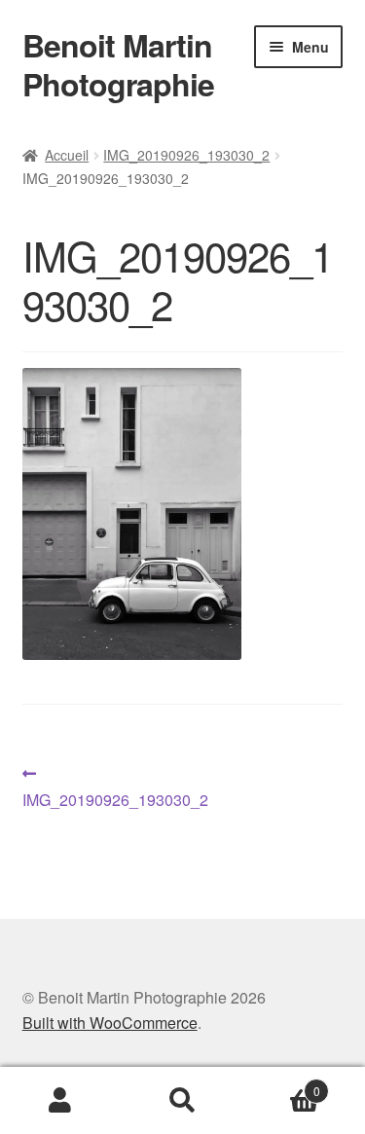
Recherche (182, 1101)
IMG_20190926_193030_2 (186, 155)
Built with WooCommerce (110, 1022)
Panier (281, 1084)
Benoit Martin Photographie (118, 64)
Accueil (67, 155)
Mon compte (61, 1101)
